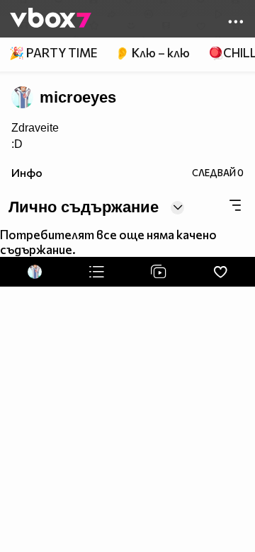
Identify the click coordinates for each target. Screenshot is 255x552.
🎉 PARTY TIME (53, 52)
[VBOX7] (50, 19)
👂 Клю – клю (152, 52)
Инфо (26, 172)
